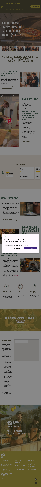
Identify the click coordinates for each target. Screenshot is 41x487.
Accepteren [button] (30, 248)
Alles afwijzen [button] (17, 248)
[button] (8, 251)
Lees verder (26, 245)
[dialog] (20, 243)
